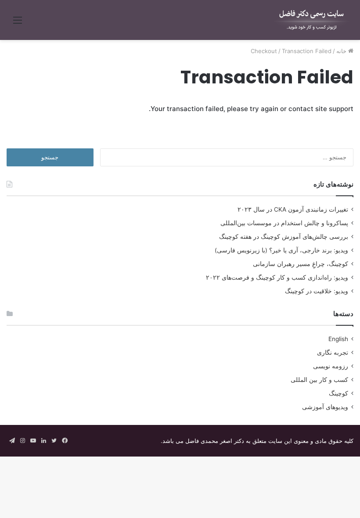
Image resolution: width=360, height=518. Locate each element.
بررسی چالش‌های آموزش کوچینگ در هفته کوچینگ (283, 236)
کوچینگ (338, 393)
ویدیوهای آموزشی (325, 406)
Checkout (264, 50)
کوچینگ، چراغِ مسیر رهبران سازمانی (300, 263)
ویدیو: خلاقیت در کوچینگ (316, 291)
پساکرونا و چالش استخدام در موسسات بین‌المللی (284, 223)
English (338, 338)
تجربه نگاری (332, 352)
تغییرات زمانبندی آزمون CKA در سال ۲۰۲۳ (293, 209)
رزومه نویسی (330, 366)
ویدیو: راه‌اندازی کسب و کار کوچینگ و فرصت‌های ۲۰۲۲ (277, 277)
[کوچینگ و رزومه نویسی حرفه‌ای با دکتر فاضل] (311, 20)
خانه (342, 50)
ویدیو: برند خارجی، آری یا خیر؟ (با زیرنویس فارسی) (281, 250)
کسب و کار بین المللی (319, 379)
